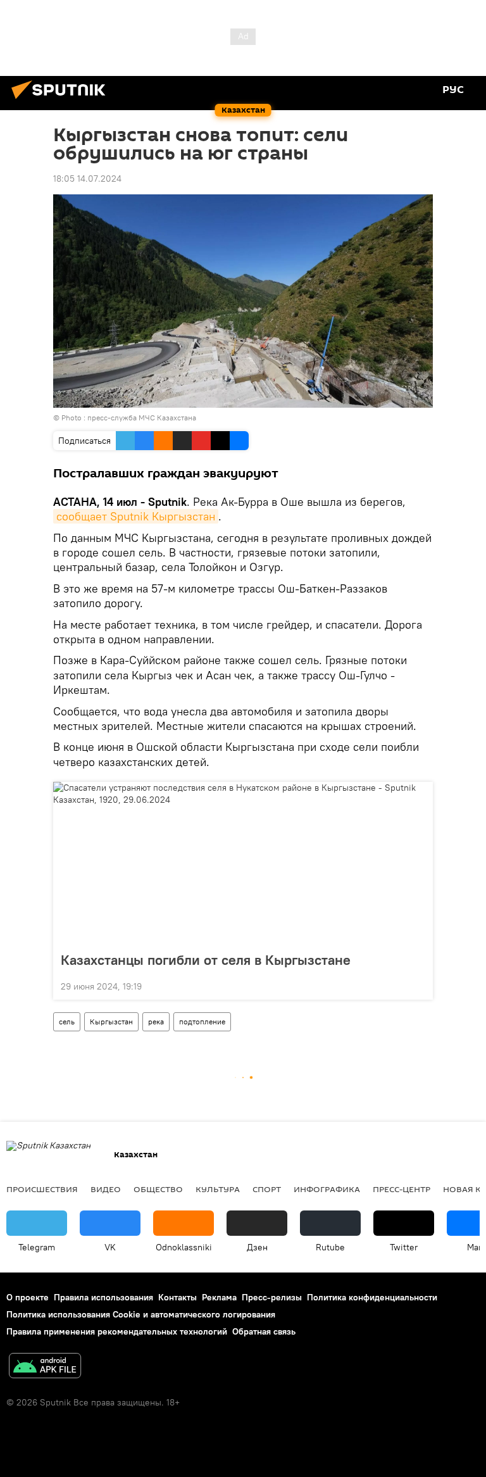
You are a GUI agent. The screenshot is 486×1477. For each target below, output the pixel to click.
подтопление (202, 1021)
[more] (418, 985)
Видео (105, 1189)
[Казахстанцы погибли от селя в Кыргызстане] (243, 863)
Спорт (266, 1189)
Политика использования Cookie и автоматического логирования (140, 1314)
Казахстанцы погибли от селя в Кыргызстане (206, 960)
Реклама (219, 1297)
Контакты (177, 1297)
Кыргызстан (111, 1021)
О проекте (27, 1297)
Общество (158, 1189)
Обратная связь (264, 1331)
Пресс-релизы (272, 1297)
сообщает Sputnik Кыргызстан (135, 516)
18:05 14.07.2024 (87, 178)
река (156, 1021)
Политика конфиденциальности (372, 1297)
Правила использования (103, 1297)
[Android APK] (45, 1367)
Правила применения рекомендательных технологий (116, 1331)
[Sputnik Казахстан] (62, 100)
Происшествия (42, 1189)
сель (67, 1021)
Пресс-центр (401, 1189)
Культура (218, 1189)
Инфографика (327, 1189)
